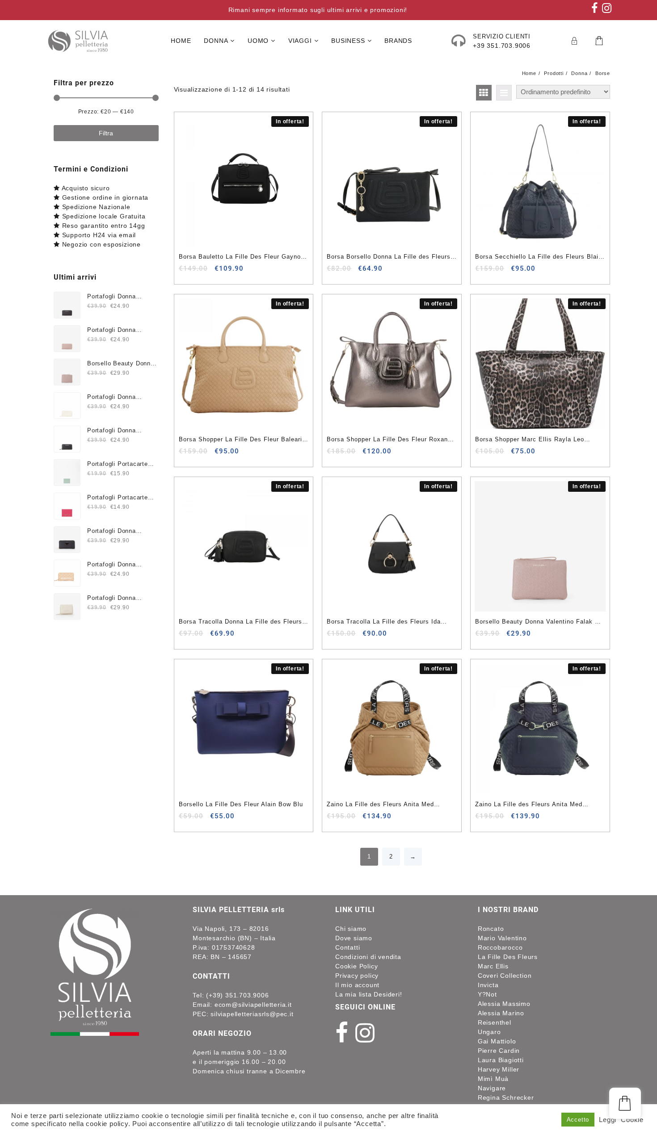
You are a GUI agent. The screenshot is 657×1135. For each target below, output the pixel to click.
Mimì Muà (493, 1078)
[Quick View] (204, 272)
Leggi (607, 1119)
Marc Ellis (493, 966)
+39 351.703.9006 (502, 45)
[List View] (504, 93)
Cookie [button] (632, 1119)
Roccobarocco (500, 947)
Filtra (106, 133)
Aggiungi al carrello (186, 272)
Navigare (492, 1088)
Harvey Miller (498, 1069)
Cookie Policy (356, 966)
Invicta (488, 984)
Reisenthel (494, 1022)
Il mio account (357, 984)
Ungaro (489, 1031)
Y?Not (487, 994)
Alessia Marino (501, 1013)
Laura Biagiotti (501, 1060)
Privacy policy (357, 975)
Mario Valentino (502, 938)
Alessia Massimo (504, 1003)
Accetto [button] (578, 1119)
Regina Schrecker (506, 1097)
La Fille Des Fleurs (508, 956)
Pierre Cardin (499, 1050)
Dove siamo (353, 938)
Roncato (491, 928)
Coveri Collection (505, 975)
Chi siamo (350, 928)
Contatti (347, 947)
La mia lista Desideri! (368, 994)
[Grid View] (484, 93)
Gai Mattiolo (497, 1041)
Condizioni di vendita (368, 956)
